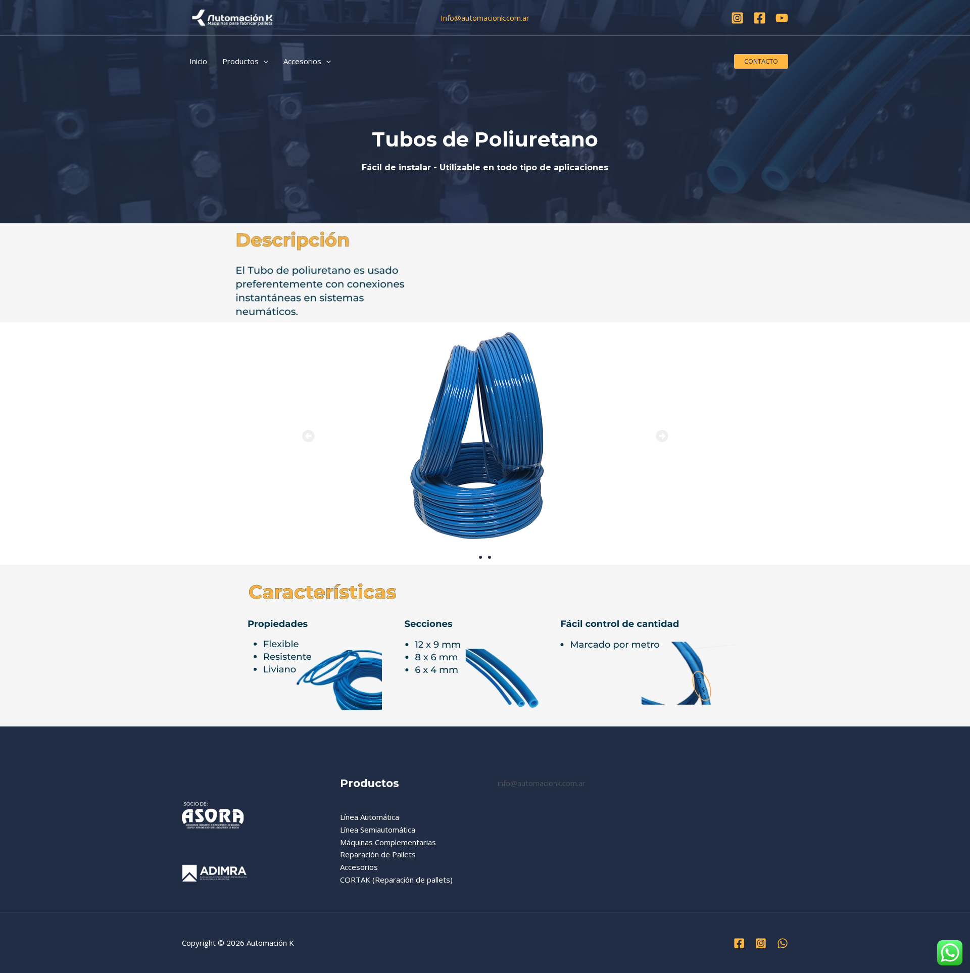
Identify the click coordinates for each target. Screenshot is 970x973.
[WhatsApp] (782, 943)
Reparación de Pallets (378, 854)
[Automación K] (232, 17)
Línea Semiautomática (377, 829)
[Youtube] (781, 18)
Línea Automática (369, 817)
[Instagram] (737, 18)
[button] (263, 61)
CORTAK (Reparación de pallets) (396, 879)
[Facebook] (759, 18)
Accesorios (359, 867)
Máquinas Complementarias (388, 842)
